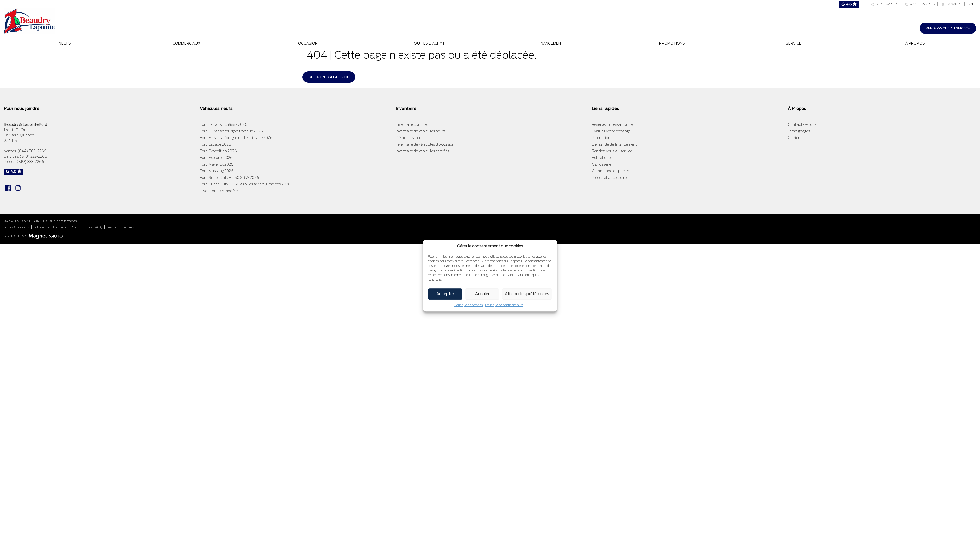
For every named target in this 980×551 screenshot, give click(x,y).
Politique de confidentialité (504, 305)
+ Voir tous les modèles (219, 191)
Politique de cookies (468, 305)
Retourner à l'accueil (329, 77)
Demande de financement (614, 144)
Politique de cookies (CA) (86, 227)
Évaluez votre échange (611, 131)
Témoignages (799, 131)
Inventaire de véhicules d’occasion (425, 144)
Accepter (445, 294)
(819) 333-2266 (33, 156)
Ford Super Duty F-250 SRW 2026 (229, 178)
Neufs (65, 43)
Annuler (482, 294)
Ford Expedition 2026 (218, 151)
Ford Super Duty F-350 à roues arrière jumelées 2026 (245, 184)
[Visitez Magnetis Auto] (47, 236)
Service (793, 43)
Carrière (794, 138)
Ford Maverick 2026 (217, 164)
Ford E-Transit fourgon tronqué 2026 (231, 131)
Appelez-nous (921, 4)
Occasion (308, 43)
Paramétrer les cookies (120, 227)
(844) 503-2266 (31, 151)
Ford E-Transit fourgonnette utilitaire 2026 (236, 138)
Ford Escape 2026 (215, 144)
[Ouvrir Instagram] (18, 188)
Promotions (672, 43)
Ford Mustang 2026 (217, 171)
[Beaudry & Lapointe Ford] (29, 21)
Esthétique (601, 158)
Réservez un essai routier (613, 124)
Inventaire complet (412, 124)
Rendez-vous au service (948, 28)
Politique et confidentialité (50, 227)
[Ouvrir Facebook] (8, 188)
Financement (551, 43)
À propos (915, 43)
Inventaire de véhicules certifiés (422, 151)
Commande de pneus (610, 171)
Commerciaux (186, 43)
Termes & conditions (16, 227)
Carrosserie (601, 164)
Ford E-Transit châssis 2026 (223, 124)
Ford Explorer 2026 (216, 158)
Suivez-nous (886, 4)
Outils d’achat (429, 43)
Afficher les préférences (527, 294)
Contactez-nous (802, 124)
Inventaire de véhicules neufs (420, 131)
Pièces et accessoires (610, 178)
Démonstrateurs (410, 138)
